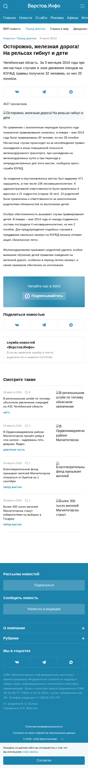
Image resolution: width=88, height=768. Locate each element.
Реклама (57, 18)
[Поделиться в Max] (71, 92)
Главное (9, 18)
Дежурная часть (14, 450)
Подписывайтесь (47, 296)
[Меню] (82, 6)
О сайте (41, 18)
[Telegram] (43, 662)
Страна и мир (59, 28)
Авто (6, 412)
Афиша (72, 18)
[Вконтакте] (16, 662)
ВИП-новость (12, 28)
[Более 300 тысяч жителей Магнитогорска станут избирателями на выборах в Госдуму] (70, 512)
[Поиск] (5, 6)
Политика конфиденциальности (44, 726)
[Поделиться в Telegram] (43, 92)
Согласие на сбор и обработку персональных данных (44, 733)
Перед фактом (35, 28)
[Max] (71, 662)
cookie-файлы (30, 751)
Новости (25, 18)
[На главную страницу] (44, 6)
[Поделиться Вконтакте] (16, 92)
